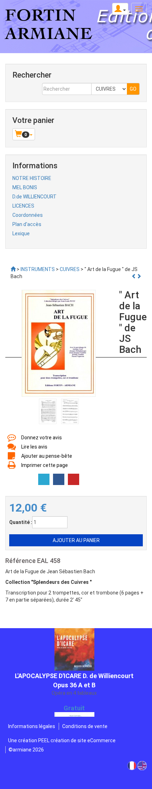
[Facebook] (58, 479)
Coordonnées (27, 215)
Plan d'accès (26, 224)
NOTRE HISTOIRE (31, 178)
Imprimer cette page (44, 465)
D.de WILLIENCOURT (34, 196)
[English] (142, 765)
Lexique (21, 233)
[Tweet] (43, 479)
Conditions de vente (84, 726)
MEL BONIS (24, 187)
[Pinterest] (73, 479)
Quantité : (20, 522)
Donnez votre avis (41, 437)
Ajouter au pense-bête (46, 456)
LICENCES (23, 206)
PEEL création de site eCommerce (77, 740)
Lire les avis (34, 447)
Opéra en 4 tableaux (74, 679)
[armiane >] (13, 269)
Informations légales (31, 726)
